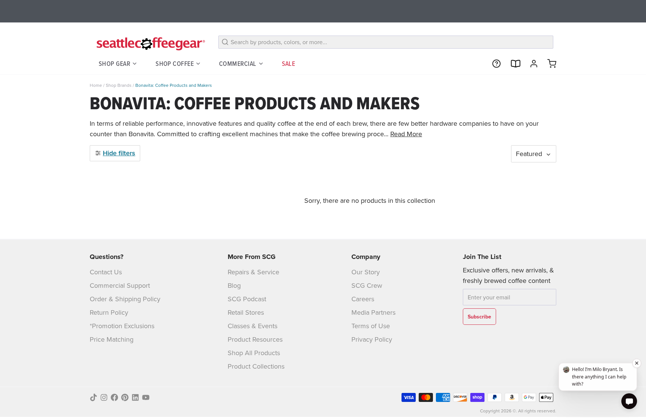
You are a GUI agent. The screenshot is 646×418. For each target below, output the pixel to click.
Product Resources (255, 339)
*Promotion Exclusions (122, 325)
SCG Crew (366, 285)
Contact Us (106, 272)
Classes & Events (252, 325)
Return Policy (109, 312)
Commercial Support (120, 285)
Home (96, 85)
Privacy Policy (371, 339)
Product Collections (256, 366)
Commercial (237, 63)
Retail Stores (246, 312)
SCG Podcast (247, 298)
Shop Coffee (175, 63)
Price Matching (111, 339)
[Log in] (530, 63)
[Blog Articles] (512, 63)
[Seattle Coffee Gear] (149, 43)
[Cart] (548, 63)
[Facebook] (114, 397)
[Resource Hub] (493, 63)
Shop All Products (254, 352)
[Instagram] (104, 397)
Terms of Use (370, 325)
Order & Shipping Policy (125, 298)
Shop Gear (114, 63)
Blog (234, 285)
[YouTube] (146, 397)
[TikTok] (93, 397)
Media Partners (373, 312)
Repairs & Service (253, 272)
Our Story (365, 272)
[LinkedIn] (135, 397)
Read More (406, 133)
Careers (362, 298)
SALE (288, 63)
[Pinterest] (125, 397)
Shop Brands (119, 85)
